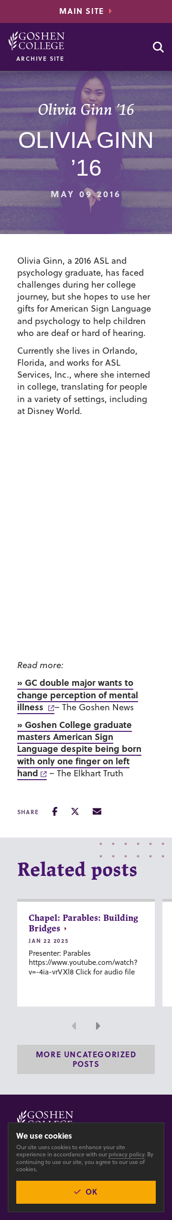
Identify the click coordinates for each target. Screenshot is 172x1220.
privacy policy (126, 1154)
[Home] (36, 40)
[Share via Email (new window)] (97, 811)
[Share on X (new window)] (75, 811)
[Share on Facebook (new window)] (54, 811)
